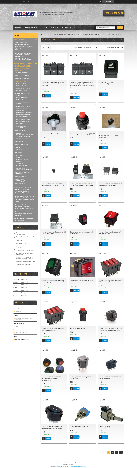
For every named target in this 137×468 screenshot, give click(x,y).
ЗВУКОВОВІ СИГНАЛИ (23, 119)
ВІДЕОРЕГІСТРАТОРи (23, 88)
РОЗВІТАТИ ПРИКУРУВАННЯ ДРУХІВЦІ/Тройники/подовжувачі (24, 134)
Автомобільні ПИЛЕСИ (23, 106)
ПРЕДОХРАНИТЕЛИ (22, 130)
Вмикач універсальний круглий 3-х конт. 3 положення (110, 377)
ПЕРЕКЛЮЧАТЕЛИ (22, 144)
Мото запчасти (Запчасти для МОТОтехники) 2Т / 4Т (24, 219)
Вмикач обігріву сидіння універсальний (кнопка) (106, 83)
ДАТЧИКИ (19, 150)
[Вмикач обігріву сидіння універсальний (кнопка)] (111, 69)
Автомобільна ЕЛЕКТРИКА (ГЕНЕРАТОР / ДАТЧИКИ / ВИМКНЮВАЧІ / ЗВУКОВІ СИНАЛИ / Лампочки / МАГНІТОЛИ (80, 34)
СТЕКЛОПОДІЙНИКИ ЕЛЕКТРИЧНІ (22, 173)
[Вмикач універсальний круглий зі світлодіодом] (82, 364)
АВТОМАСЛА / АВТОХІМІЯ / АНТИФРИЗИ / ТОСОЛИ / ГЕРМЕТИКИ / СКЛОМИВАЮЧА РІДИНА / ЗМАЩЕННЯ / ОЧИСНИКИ (23, 56)
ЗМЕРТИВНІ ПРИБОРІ (23, 73)
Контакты (54, 27)
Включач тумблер (104, 426)
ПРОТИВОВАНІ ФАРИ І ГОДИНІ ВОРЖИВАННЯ (23, 115)
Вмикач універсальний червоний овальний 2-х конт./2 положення (52, 427)
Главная (17, 27)
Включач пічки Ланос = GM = (51, 134)
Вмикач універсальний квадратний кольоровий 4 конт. (110, 232)
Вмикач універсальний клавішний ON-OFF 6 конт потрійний (111, 281)
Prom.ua (77, 463)
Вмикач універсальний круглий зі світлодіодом (80, 377)
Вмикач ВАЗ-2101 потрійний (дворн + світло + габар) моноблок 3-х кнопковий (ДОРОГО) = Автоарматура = (82, 84)
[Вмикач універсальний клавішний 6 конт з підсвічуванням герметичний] (54, 267)
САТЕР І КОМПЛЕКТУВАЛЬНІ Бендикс (22, 159)
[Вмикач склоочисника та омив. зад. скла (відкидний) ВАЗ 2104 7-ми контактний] (111, 121)
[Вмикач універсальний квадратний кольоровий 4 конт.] (111, 219)
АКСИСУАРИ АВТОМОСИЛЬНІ (21, 164)
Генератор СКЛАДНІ (22, 78)
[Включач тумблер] (111, 414)
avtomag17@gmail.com (22, 339)
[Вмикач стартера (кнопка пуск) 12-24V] (82, 121)
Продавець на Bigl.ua (68, 464)
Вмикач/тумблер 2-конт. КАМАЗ (80, 426)
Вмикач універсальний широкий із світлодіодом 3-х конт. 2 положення (81, 184)
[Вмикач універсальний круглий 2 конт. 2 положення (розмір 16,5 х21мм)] (111, 315)
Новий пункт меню (19, 39)
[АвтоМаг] (25, 14)
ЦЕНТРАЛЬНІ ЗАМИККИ (23, 139)
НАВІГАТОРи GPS (21, 90)
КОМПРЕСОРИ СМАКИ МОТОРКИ (23, 122)
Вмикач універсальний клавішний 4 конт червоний (81, 232)
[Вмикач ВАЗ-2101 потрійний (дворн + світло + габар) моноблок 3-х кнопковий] (54, 69)
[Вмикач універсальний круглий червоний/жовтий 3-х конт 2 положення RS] (54, 364)
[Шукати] (120, 27)
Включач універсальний (77, 328)
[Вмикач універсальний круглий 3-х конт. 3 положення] (111, 364)
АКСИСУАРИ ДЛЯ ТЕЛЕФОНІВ (21, 126)
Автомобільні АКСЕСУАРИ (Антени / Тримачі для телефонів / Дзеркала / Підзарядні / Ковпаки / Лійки (23, 190)
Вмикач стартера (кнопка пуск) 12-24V (82, 134)
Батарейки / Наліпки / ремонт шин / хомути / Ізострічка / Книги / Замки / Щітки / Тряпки (24, 206)
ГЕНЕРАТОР (20, 155)
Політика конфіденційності (78, 466)
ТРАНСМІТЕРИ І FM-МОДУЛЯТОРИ (22, 94)
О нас (45, 27)
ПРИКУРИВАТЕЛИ (21, 176)
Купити (48, 96)
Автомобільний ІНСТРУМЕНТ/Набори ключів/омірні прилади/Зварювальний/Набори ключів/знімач (24, 199)
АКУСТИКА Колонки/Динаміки (22, 102)
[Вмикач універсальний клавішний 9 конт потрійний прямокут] (54, 315)
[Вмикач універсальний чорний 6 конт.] (82, 267)
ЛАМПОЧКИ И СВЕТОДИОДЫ (20, 180)
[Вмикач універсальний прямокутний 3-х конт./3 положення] (54, 219)
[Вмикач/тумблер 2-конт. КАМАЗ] (82, 414)
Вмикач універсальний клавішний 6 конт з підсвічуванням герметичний (53, 281)
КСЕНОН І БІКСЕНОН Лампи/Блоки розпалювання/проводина (24, 110)
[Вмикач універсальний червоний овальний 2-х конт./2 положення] (54, 414)
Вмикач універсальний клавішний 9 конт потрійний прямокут (53, 329)
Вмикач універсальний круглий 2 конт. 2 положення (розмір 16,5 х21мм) (111, 329)
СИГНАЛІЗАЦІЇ (20, 183)
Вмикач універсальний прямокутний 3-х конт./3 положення (54, 232)
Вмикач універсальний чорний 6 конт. (82, 280)
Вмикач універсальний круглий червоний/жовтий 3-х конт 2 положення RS (51, 378)
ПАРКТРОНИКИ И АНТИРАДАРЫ (21, 98)
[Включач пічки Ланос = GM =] (54, 121)
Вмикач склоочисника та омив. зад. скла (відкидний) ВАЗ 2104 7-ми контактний (110, 135)
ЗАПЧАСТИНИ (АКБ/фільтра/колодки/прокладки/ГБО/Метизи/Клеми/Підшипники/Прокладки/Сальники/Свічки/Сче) (24, 46)
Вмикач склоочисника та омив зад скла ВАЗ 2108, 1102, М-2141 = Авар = (54, 184)
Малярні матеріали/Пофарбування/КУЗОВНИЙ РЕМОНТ (23, 213)
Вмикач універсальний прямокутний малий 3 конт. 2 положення (110, 184)
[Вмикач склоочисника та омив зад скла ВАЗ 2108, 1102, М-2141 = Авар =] (54, 171)
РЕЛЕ (18, 147)
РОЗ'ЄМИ (19, 152)
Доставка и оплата (69, 27)
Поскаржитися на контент (63, 466)
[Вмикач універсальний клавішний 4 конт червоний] (82, 219)
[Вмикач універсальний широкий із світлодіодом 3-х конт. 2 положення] (82, 171)
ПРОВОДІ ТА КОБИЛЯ (23, 75)
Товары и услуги (31, 27)
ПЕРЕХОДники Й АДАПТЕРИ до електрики (24, 168)
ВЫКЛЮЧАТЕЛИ (21, 81)
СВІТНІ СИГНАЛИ (21, 141)
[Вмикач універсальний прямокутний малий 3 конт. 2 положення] (111, 171)
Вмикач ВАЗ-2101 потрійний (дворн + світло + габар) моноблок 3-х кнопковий (53, 83)
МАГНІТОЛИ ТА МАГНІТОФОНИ (21, 84)
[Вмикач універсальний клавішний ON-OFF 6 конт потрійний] (111, 267)
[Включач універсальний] (82, 315)
